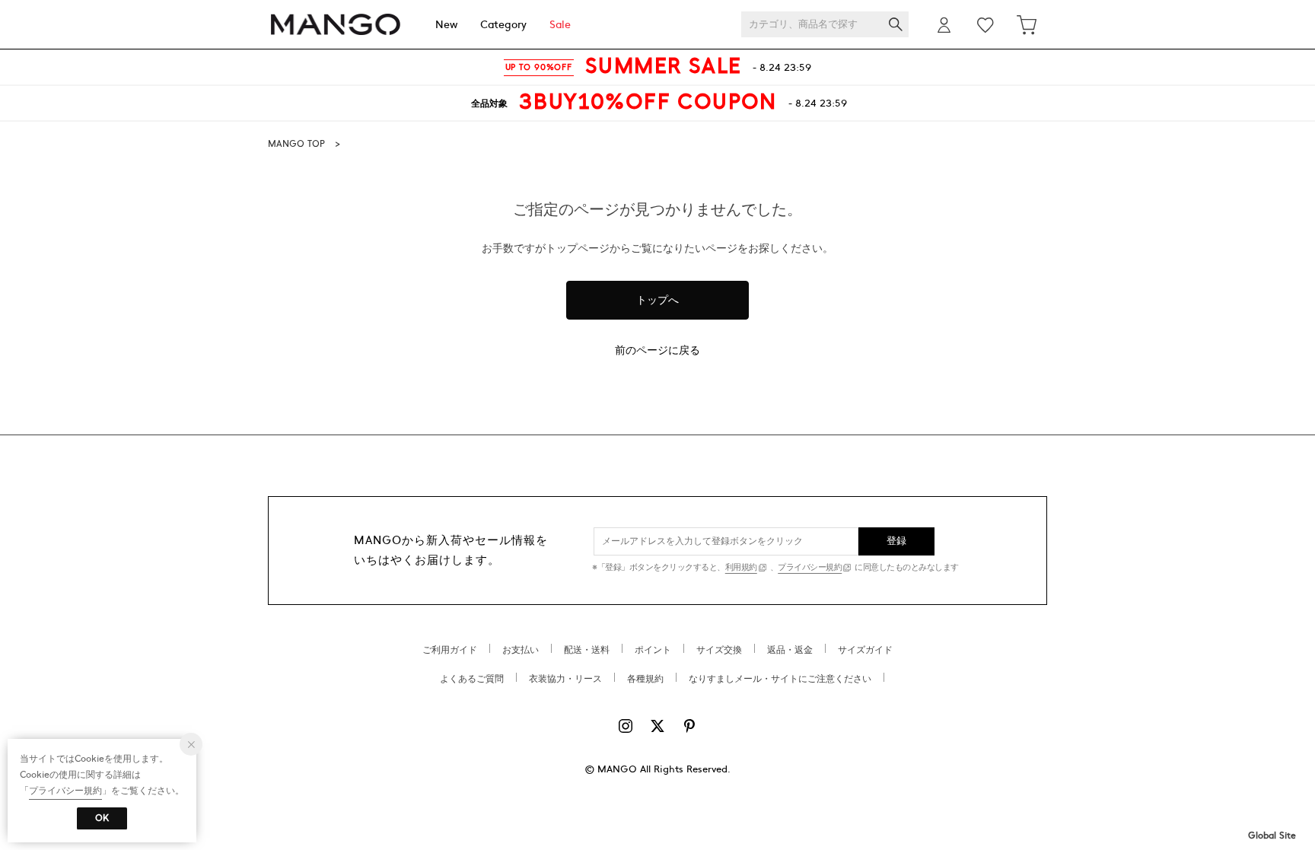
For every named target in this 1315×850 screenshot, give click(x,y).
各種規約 (645, 679)
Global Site (1272, 835)
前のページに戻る (657, 350)
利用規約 (741, 567)
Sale (560, 25)
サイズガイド (865, 650)
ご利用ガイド (449, 650)
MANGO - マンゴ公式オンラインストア (335, 24)
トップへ (657, 300)
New (446, 25)
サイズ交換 (719, 650)
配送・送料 (587, 650)
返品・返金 (790, 650)
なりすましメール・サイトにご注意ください (780, 679)
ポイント (653, 650)
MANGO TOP (296, 144)
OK (102, 818)
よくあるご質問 (472, 679)
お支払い (520, 650)
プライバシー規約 (810, 567)
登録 (897, 541)
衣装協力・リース (565, 679)
